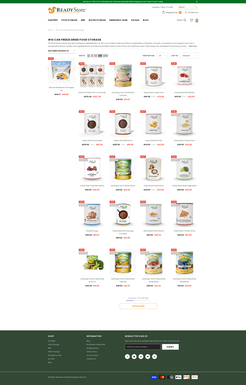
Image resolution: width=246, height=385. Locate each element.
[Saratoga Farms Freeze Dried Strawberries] (153, 262)
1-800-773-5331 (166, 7)
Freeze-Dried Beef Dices (123, 140)
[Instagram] (134, 356)
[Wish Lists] (191, 20)
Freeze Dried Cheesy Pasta (184, 140)
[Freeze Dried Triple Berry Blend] (92, 169)
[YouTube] (147, 356)
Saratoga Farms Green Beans (123, 186)
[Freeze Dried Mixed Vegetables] (184, 169)
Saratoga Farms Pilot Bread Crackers (123, 93)
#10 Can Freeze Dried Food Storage (70, 30)
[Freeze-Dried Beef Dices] (123, 123)
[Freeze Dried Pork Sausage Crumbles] (123, 214)
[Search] (187, 7)
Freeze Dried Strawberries (184, 92)
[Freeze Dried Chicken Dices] (184, 214)
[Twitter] (154, 356)
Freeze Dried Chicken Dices (184, 231)
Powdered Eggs (92, 231)
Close (197, 2)
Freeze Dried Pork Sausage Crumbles (123, 232)
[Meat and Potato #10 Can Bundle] (92, 75)
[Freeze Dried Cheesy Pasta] (184, 123)
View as (82, 56)
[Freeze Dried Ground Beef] (92, 123)
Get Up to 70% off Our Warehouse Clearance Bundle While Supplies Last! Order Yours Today (123, 1)
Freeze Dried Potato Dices (154, 186)
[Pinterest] (141, 356)
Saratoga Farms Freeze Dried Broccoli (92, 280)
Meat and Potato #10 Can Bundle (92, 92)
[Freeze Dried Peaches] (153, 123)
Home (50, 30)
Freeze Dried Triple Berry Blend (92, 186)
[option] (61, 77)
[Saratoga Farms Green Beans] (123, 169)
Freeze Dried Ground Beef (92, 140)
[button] (48, 68)
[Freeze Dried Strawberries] (184, 75)
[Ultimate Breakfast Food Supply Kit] (61, 70)
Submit (170, 347)
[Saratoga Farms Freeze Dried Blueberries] (184, 262)
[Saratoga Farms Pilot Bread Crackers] (123, 75)
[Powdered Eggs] (92, 214)
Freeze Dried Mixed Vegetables (184, 186)
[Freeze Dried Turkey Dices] (153, 75)
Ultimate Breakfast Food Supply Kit (61, 88)
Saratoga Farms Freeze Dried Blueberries (184, 280)
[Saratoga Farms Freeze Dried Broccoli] (92, 262)
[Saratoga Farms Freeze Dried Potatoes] (123, 262)
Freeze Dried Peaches (153, 140)
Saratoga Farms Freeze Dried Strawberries (153, 280)
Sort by (174, 56)
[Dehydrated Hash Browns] (153, 214)
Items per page (148, 56)
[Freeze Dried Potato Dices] (153, 169)
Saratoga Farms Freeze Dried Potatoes (123, 280)
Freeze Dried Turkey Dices (154, 92)
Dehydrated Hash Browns (154, 231)
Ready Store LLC (80, 377)
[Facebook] (127, 356)
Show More (138, 306)
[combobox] (185, 7)
